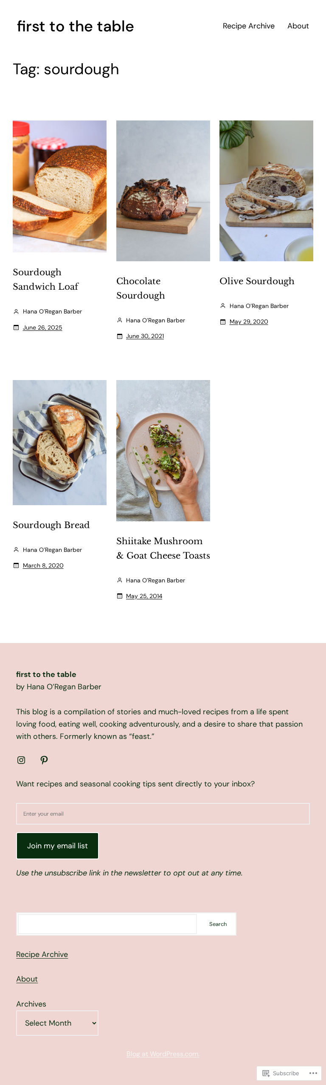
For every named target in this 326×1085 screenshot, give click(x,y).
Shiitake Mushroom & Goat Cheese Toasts (163, 548)
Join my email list (57, 846)
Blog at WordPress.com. (163, 1053)
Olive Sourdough (257, 281)
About (27, 979)
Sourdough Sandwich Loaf (45, 279)
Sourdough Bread (51, 525)
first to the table (75, 26)
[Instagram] (21, 760)
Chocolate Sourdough (140, 288)
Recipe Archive (42, 954)
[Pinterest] (44, 760)
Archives (31, 1004)
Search (218, 924)
